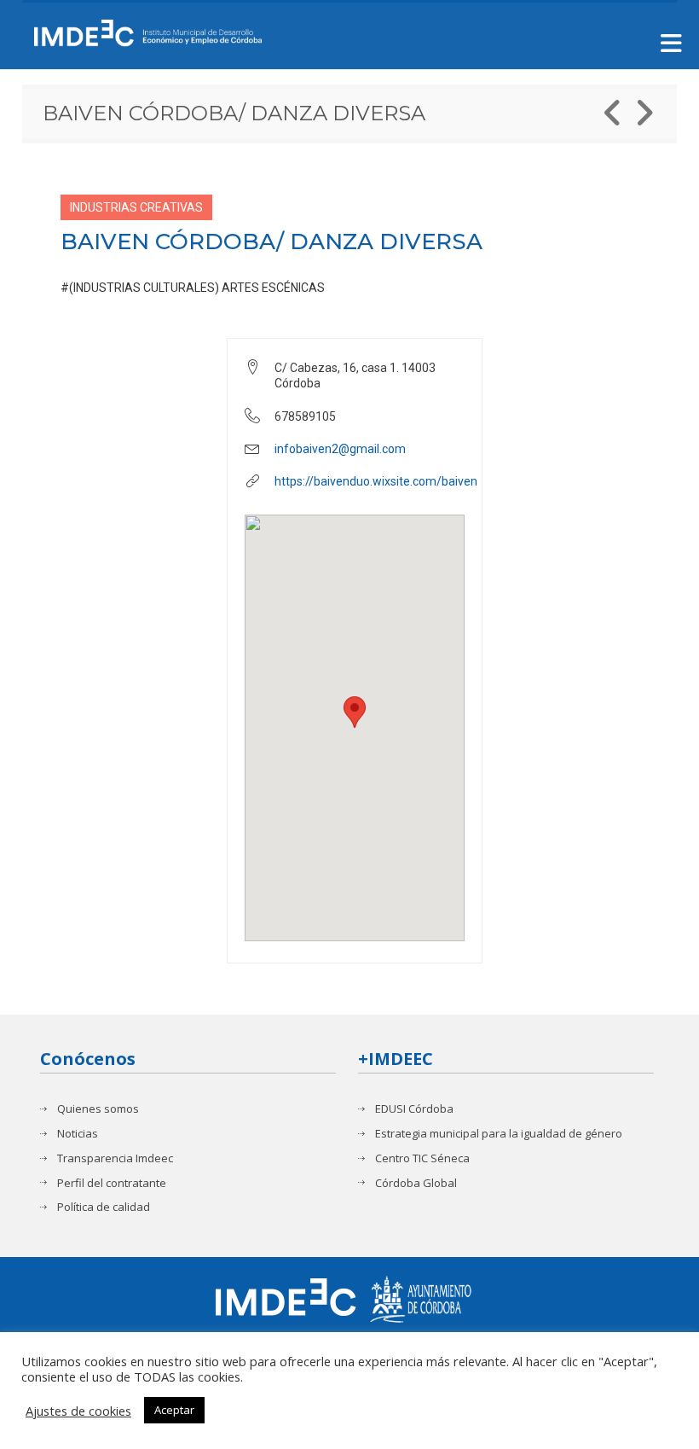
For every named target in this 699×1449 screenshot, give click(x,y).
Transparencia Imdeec (115, 1158)
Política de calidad (103, 1207)
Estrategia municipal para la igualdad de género (498, 1133)
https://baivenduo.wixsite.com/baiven (375, 481)
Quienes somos (98, 1109)
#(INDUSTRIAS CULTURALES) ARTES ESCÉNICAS (193, 287)
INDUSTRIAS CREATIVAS (136, 207)
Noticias (77, 1133)
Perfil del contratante (111, 1183)
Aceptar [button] (174, 1409)
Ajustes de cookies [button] (78, 1410)
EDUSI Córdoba (414, 1109)
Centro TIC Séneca (422, 1158)
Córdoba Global (416, 1183)
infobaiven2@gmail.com (340, 449)
